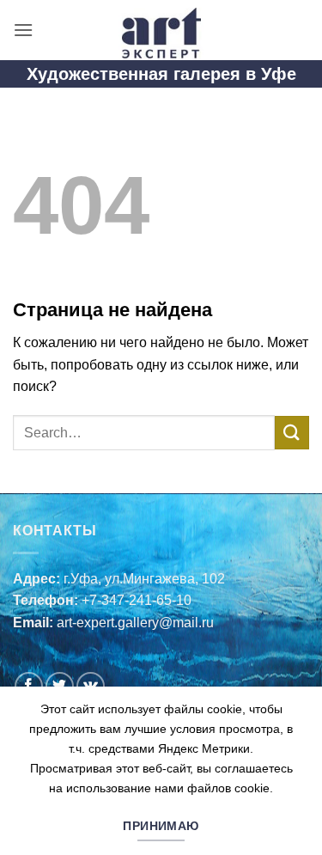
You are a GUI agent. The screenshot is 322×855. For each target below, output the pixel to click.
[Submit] (292, 432)
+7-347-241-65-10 (136, 600)
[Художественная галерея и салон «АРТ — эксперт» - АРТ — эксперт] (161, 30)
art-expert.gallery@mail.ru (135, 622)
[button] (23, 30)
